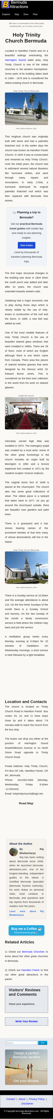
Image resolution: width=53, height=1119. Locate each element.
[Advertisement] (26, 677)
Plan (35, 14)
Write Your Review (26, 1021)
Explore (6, 14)
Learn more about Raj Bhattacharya (26, 913)
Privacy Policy (37, 1099)
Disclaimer (27, 1103)
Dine (26, 14)
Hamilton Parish (30, 970)
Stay (17, 14)
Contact (10, 1099)
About (22, 1099)
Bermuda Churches (33, 951)
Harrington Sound (15, 60)
